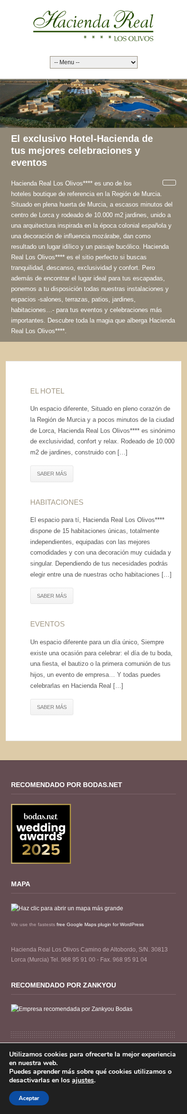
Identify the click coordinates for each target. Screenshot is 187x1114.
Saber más (52, 473)
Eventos (47, 624)
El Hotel (47, 391)
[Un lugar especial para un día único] (93, 25)
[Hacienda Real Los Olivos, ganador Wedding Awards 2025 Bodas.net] (41, 833)
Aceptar (29, 1098)
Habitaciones (56, 502)
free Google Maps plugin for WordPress (100, 924)
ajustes (83, 1080)
